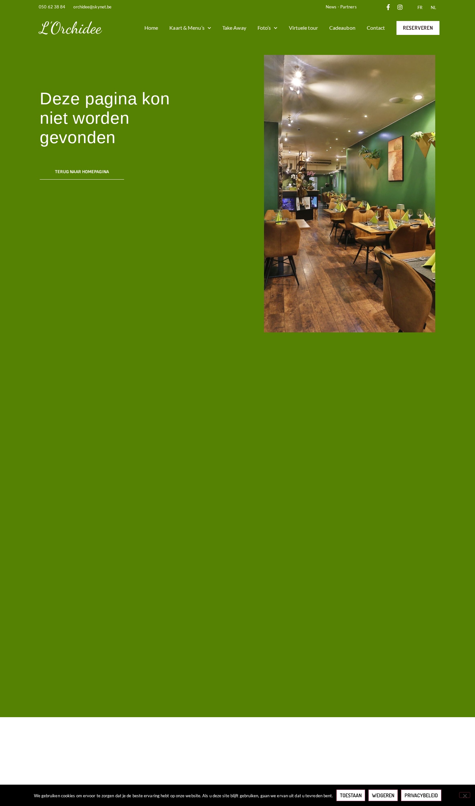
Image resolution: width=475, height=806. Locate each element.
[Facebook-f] (388, 7)
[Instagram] (400, 7)
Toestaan (351, 795)
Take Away (234, 28)
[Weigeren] (464, 795)
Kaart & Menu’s (186, 28)
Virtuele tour (303, 28)
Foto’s (264, 28)
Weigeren (383, 795)
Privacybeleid (421, 795)
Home (151, 28)
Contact (376, 28)
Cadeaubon (342, 28)
